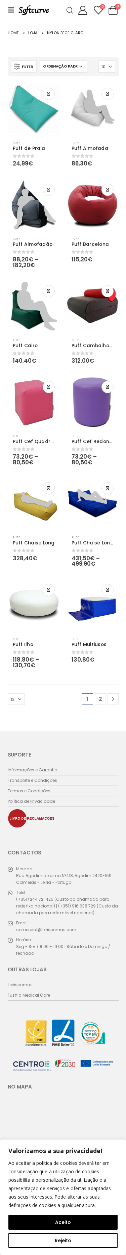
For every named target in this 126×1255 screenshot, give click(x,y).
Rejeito (63, 1240)
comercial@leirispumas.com (46, 929)
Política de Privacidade (31, 801)
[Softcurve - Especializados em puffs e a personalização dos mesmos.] (33, 10)
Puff (16, 142)
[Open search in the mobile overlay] (70, 10)
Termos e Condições (29, 791)
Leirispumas (20, 985)
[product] (34, 109)
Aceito (63, 1222)
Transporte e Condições (32, 780)
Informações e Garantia (32, 770)
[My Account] (83, 10)
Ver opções (49, 94)
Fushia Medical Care (29, 995)
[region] (63, 1197)
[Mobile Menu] (13, 10)
